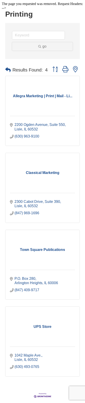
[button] (8, 70)
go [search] (44, 46)
